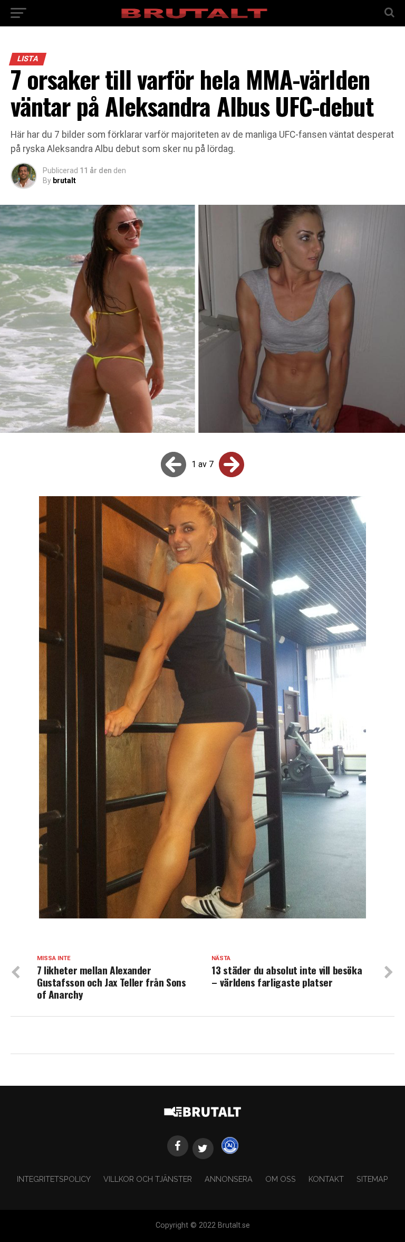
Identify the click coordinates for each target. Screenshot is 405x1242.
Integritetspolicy (54, 1178)
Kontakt (326, 1178)
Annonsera (229, 1178)
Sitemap (372, 1178)
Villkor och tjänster (147, 1178)
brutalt (64, 180)
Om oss (280, 1178)
